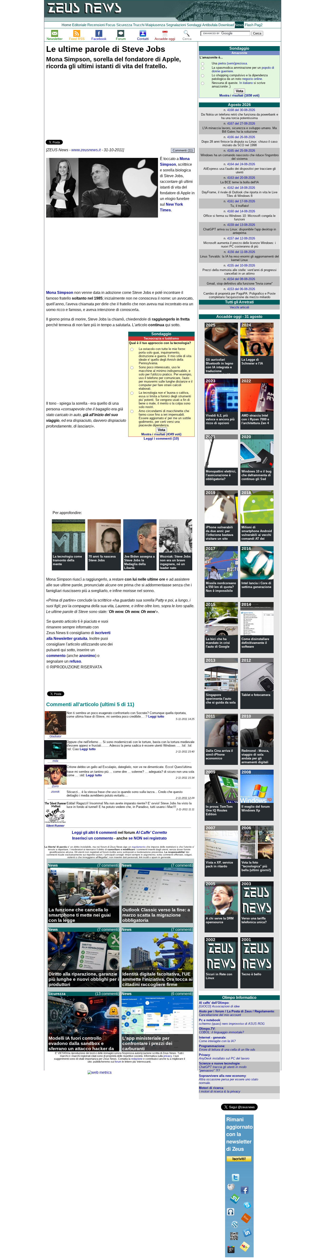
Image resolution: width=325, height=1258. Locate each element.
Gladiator (55, 736)
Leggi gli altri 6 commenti (94, 833)
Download (226, 25)
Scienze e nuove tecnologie (219, 1063)
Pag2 (258, 25)
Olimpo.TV (207, 1028)
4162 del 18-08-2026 (241, 187)
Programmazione (211, 1046)
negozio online (252, 79)
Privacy (204, 1055)
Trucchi (138, 25)
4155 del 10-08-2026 (241, 265)
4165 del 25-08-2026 (241, 150)
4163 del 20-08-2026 (241, 178)
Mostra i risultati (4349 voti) (161, 434)
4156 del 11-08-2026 (241, 252)
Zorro (55, 786)
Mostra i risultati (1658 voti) (239, 95)
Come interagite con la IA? (217, 1041)
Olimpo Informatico (239, 998)
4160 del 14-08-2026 (241, 211)
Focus (110, 25)
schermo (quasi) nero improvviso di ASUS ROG (232, 1023)
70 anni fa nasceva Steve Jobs (102, 558)
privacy (167, 1055)
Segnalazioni (176, 25)
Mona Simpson (59, 293)
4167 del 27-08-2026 (241, 123)
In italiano (246, 83)
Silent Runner (55, 825)
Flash (249, 25)
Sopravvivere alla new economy (222, 1076)
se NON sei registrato (147, 838)
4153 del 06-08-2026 (241, 289)
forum (118, 1061)
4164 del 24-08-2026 (241, 164)
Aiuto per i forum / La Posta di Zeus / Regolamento (236, 1011)
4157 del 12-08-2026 (241, 238)
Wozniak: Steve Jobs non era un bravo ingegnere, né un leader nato (175, 562)
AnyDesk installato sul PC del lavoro (224, 1058)
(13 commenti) (107, 994)
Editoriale (79, 25)
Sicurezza (124, 25)
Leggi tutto (156, 716)
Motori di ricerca (211, 1088)
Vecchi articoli (239, 307)
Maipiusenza (155, 25)
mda (55, 761)
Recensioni (96, 25)
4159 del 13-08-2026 (241, 225)
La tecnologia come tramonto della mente (67, 560)
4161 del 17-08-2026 (241, 201)
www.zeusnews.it (86, 150)
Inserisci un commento (92, 838)
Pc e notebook (209, 1020)
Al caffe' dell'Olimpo (214, 1003)
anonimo (87, 656)
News (239, 25)
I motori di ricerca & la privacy (219, 1091)
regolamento (139, 846)
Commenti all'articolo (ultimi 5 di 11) (90, 704)
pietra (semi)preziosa (232, 63)
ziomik (55, 791)
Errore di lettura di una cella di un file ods (227, 1049)
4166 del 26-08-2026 (241, 137)
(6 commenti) (182, 994)
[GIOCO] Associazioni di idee (219, 1006)
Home (66, 25)
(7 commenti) (108, 865)
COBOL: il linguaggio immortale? (221, 1032)
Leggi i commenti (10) (161, 438)
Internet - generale (212, 1037)
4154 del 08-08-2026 (241, 279)
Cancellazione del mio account (220, 1015)
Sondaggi (194, 25)
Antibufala (209, 25)
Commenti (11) (183, 150)
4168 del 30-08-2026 (241, 110)
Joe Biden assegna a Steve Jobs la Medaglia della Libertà (139, 562)
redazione (137, 1058)
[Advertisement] (81, 105)
